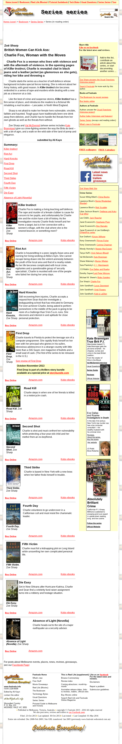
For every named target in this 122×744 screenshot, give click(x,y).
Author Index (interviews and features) (96, 116)
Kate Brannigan (100, 257)
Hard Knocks (11, 158)
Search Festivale (87, 86)
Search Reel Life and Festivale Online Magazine (74, 699)
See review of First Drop (28, 361)
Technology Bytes (40, 694)
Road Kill (9, 168)
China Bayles (104, 197)
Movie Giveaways (40, 684)
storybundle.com (59, 373)
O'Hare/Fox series (87, 232)
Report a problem (97, 686)
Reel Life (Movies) (39, 2)
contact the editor (11, 695)
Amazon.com (35, 240)
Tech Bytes (74, 2)
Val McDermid (32, 125)
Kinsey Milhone (98, 237)
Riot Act (8, 154)
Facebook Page (20, 665)
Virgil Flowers (100, 290)
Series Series (104, 2)
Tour (114, 2)
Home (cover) (12, 2)
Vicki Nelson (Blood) (100, 253)
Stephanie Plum (103, 222)
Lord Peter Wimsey (101, 273)
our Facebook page (77, 712)
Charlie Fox (95, 281)
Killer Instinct (10, 149)
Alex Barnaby (102, 226)
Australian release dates (71, 689)
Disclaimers (95, 682)
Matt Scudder (101, 207)
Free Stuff (37, 681)
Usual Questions (89, 2)
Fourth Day (10, 183)
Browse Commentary (70, 678)
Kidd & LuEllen (100, 294)
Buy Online (10, 241)
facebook (104, 675)
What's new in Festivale (90, 124)
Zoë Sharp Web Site (88, 188)
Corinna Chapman (104, 245)
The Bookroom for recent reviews (94, 97)
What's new (37, 678)
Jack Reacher (96, 218)
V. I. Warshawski (101, 265)
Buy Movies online (69, 695)
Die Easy (9, 193)
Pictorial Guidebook (58, 2)
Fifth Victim (10, 188)
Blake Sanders (103, 277)
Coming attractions (69, 684)
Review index (67, 681)
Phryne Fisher (103, 241)
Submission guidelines (99, 689)
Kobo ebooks (68, 240)
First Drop (9, 163)
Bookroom (25, 2)
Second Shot (11, 173)
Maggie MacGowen (103, 249)
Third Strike (10, 178)
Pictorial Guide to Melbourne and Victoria (45, 705)
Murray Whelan (101, 261)
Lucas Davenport (101, 286)
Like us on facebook (88, 47)
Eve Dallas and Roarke (100, 269)
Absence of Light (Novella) (18, 197)
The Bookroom (39, 691)
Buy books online (87, 101)
